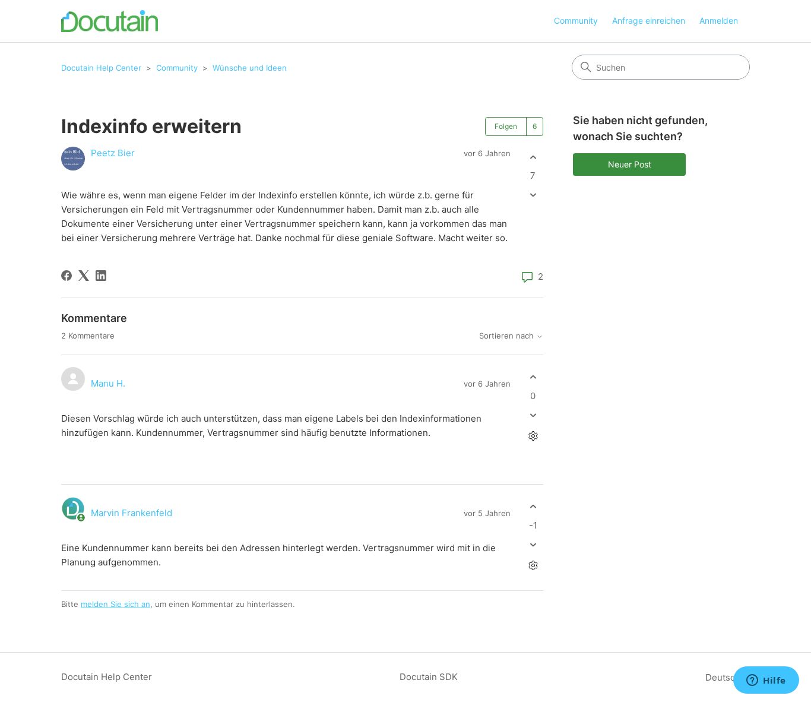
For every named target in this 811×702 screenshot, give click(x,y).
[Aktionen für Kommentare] (532, 435)
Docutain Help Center (101, 67)
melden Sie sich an (115, 604)
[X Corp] (83, 275)
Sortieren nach (507, 335)
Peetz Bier (113, 153)
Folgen (506, 126)
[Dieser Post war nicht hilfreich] (532, 195)
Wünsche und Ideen (250, 67)
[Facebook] (66, 275)
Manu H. (108, 383)
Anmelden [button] (718, 20)
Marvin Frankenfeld (131, 512)
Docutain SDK (429, 676)
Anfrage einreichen (648, 20)
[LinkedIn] (101, 275)
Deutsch (724, 677)
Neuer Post (629, 164)
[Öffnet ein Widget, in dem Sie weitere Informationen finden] (766, 681)
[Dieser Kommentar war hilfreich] (532, 377)
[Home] (109, 21)
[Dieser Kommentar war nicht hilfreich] (532, 414)
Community (576, 20)
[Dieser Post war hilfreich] (532, 157)
